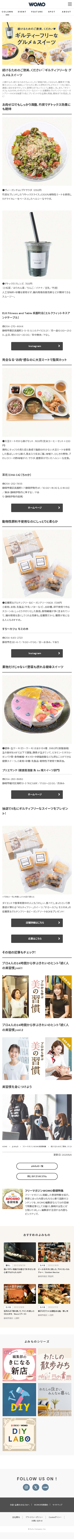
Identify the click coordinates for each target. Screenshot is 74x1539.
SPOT (51, 11)
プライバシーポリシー (34, 1517)
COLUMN (7, 11)
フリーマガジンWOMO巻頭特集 (44, 1191)
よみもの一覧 (37, 1166)
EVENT (22, 11)
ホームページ (35, 507)
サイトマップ (57, 1505)
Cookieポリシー (55, 1517)
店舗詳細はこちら (35, 922)
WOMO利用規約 (41, 1505)
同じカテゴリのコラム (37, 1176)
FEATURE (37, 11)
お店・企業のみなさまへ (20, 1505)
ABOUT (66, 11)
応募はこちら (35, 938)
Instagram (35, 346)
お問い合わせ (37, 1521)
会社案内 (16, 1517)
